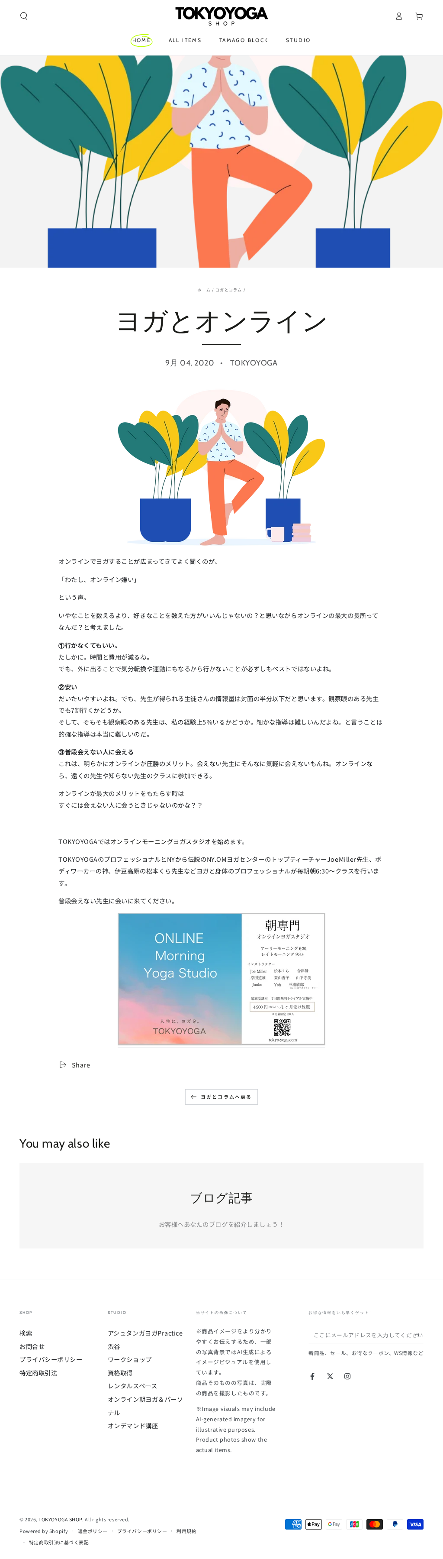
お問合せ (32, 1346)
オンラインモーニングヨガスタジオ (160, 841)
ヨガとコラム (228, 290)
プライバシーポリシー (50, 1359)
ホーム (204, 290)
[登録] (419, 1334)
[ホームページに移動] (221, 16)
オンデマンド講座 (133, 1425)
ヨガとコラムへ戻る (226, 1096)
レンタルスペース (132, 1385)
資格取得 (120, 1372)
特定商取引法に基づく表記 (59, 1542)
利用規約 (186, 1531)
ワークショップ (130, 1359)
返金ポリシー (93, 1531)
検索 (25, 1332)
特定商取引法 (38, 1372)
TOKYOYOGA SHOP (60, 1519)
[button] (24, 16)
